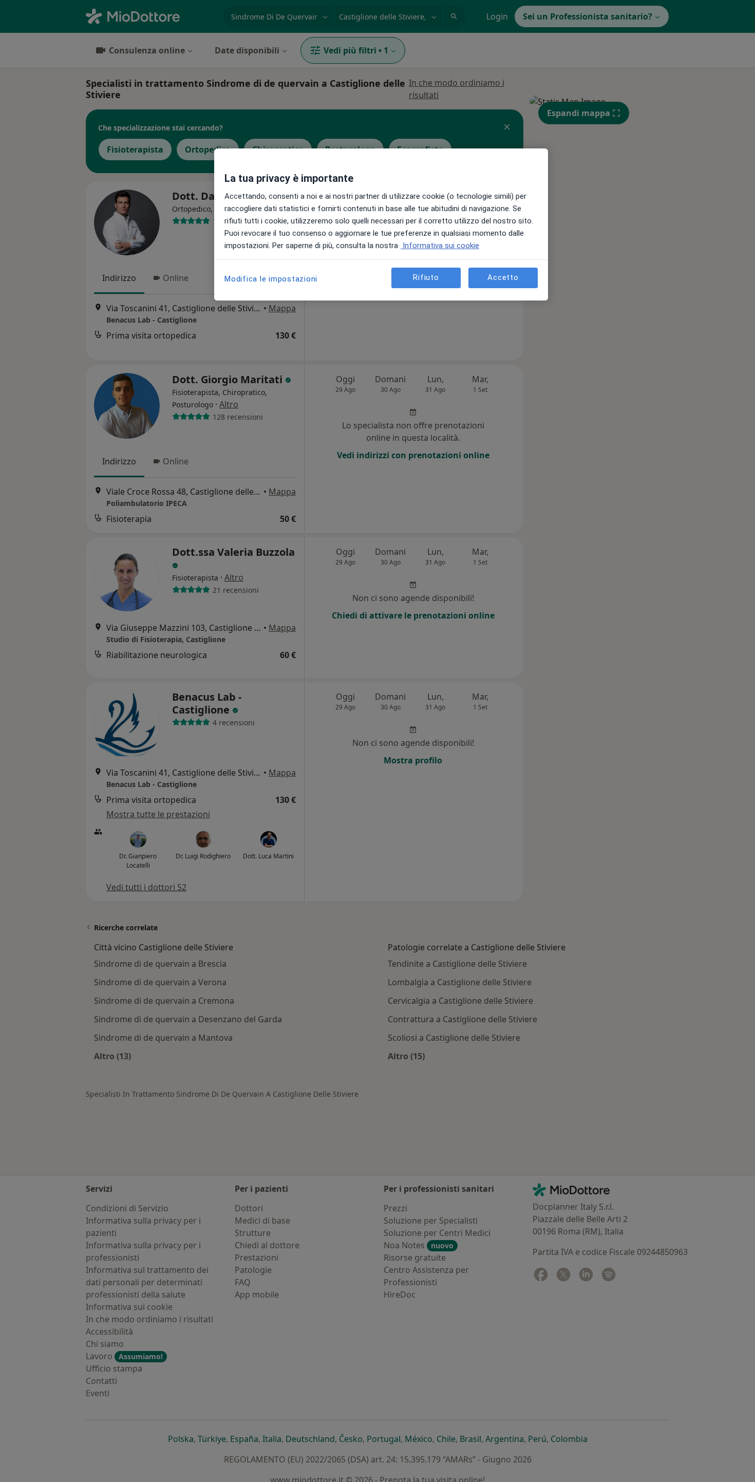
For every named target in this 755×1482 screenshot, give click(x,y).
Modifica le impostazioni (270, 279)
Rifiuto (426, 277)
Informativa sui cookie (440, 245)
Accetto (502, 277)
